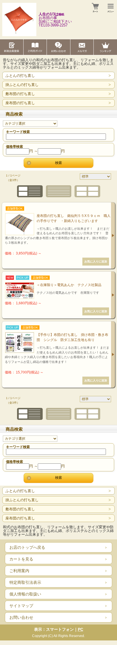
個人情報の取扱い (25, 594)
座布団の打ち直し (20, 103)
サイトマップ (21, 605)
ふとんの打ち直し (20, 75)
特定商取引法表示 (25, 582)
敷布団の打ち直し (20, 94)
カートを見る (21, 559)
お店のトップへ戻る (27, 547)
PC (80, 629)
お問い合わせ (21, 617)
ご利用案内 (19, 570)
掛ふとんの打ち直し (22, 85)
